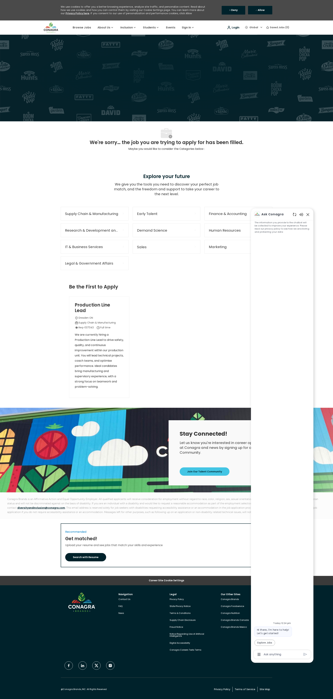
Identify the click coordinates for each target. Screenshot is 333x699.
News (121, 613)
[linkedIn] (82, 665)
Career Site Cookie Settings (166, 580)
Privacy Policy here (77, 13)
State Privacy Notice (180, 606)
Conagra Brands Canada (235, 620)
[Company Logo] (51, 27)
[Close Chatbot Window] (308, 214)
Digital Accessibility (180, 642)
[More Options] (259, 654)
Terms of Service (245, 689)
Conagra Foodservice (232, 606)
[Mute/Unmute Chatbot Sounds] (301, 214)
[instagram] (110, 665)
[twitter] (96, 665)
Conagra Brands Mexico (234, 626)
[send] (305, 654)
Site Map (265, 689)
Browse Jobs (82, 27)
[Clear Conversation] (294, 214)
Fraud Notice (176, 626)
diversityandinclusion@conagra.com (41, 508)
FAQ (120, 606)
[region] (282, 434)
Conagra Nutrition (230, 613)
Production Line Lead (92, 307)
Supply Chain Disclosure (182, 620)
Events (170, 27)
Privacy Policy (177, 599)
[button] (233, 27)
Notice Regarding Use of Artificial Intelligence (187, 634)
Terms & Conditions (180, 613)
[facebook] (69, 665)
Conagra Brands (230, 599)
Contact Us (124, 599)
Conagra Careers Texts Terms (185, 649)
